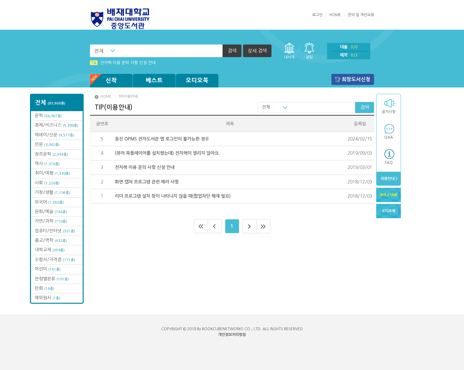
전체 (99, 50)
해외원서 (47, 297)
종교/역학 (51, 240)
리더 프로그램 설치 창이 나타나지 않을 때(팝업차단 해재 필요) (173, 196)
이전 (215, 226)
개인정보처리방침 (232, 335)
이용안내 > (389, 179)
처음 (201, 226)
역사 (47, 163)
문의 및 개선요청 (361, 15)
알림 (309, 57)
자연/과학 (51, 221)
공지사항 (389, 112)
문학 (48, 115)
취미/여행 (52, 173)
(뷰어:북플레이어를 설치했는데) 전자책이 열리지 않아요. (167, 153)
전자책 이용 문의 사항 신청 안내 (123, 63)
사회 (47, 183)
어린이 (48, 269)
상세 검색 (257, 50)
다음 (249, 226)
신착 (111, 80)
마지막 (264, 226)
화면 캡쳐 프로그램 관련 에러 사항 (147, 182)
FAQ (389, 162)
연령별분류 (52, 279)
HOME (335, 15)
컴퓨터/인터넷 (55, 231)
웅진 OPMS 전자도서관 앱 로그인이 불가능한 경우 (162, 139)
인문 (47, 144)
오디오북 (197, 80)
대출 (349, 47)
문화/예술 (51, 211)
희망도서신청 (356, 79)
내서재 (289, 57)
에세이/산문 (54, 135)
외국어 (49, 202)
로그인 (317, 15)
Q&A (388, 137)
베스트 (154, 80)
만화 (44, 288)
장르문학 (51, 154)
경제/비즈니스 (56, 125)
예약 (349, 55)
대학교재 (50, 250)
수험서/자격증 (55, 259)
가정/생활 (52, 192)
